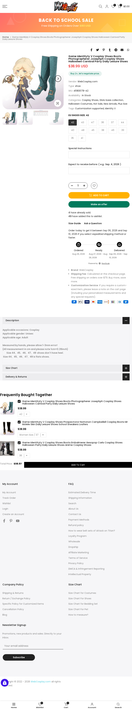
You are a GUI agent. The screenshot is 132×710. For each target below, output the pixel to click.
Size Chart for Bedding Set (83, 603)
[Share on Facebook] (91, 50)
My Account (9, 492)
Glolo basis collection (111, 100)
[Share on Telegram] (115, 50)
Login (5, 508)
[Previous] (8, 78)
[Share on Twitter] (97, 50)
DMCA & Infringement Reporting (86, 568)
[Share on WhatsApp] (128, 50)
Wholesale (74, 541)
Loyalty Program (77, 536)
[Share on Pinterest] (103, 50)
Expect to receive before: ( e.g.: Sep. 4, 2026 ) (94, 164)
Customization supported (89, 108)
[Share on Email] (122, 50)
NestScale (106, 263)
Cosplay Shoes (90, 100)
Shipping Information (80, 498)
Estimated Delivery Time (82, 492)
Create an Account (13, 514)
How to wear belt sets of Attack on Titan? (91, 530)
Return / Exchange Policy (16, 598)
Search (72, 503)
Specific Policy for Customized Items (23, 603)
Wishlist (6, 503)
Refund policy (76, 525)
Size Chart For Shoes (79, 598)
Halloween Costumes (80, 103)
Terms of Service (78, 558)
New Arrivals (110, 103)
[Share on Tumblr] (109, 50)
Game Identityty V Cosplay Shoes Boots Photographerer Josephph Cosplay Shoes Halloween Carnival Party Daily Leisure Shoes (71, 402)
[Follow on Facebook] (4, 521)
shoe (78, 86)
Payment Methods (78, 519)
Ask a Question (93, 223)
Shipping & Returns (13, 593)
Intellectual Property (79, 574)
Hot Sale (98, 103)
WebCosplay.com (88, 81)
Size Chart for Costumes (82, 593)
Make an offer (102, 205)
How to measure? (78, 614)
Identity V (110, 108)
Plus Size (122, 103)
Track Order (9, 498)
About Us (73, 508)
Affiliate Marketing (78, 552)
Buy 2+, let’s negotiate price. (85, 73)
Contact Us (74, 514)
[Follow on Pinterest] (11, 521)
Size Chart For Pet (78, 609)
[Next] (58, 78)
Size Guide (74, 223)
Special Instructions (80, 148)
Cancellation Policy (13, 609)
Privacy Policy (76, 563)
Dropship (73, 547)
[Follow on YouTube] (17, 521)
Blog (4, 614)
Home (5, 37)
